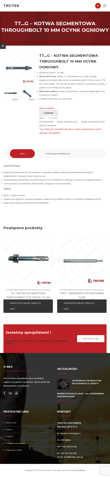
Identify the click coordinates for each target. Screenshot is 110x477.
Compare (48, 113)
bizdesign (81, 470)
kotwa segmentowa (84, 129)
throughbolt (54, 133)
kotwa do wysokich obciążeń (59, 129)
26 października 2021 (82, 388)
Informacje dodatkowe (57, 153)
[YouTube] (16, 393)
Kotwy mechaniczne (67, 121)
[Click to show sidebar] (3, 46)
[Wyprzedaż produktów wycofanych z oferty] (63, 384)
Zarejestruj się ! (91, 339)
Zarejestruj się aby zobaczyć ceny (25, 306)
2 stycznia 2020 (65, 401)
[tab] (22, 153)
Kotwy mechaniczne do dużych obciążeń (28, 290)
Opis (22, 153)
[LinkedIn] (10, 393)
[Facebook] (4, 393)
